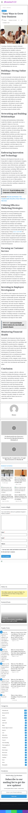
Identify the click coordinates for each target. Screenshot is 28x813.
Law (3, 732)
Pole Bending (5, 742)
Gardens (4, 757)
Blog (3, 725)
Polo (3, 762)
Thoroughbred (6, 745)
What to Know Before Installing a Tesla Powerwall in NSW (7, 479)
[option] (14, 614)
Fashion (4, 747)
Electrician (4, 750)
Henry (5, 20)
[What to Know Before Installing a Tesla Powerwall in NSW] (7, 473)
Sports (4, 730)
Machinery (4, 755)
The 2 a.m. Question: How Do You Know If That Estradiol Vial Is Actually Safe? (20, 480)
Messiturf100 (5, 713)
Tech (3, 715)
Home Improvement (7, 727)
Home (4, 7)
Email (3, 538)
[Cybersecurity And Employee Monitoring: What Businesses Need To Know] (7, 490)
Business (9, 7)
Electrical (4, 752)
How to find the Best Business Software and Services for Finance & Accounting (21, 497)
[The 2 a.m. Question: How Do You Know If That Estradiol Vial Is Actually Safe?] (21, 473)
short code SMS (17, 231)
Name (3, 532)
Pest (3, 760)
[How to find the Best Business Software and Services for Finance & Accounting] (21, 490)
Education (4, 735)
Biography (4, 764)
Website (3, 543)
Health (4, 720)
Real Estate (5, 737)
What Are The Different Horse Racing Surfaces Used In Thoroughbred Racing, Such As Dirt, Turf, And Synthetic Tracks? (18, 667)
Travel (3, 740)
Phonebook (5, 710)
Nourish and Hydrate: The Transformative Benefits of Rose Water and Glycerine (13, 198)
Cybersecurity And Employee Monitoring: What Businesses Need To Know (7, 497)
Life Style (4, 722)
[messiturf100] (10, 2)
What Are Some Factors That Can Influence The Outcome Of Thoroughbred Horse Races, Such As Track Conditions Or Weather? (18, 636)
